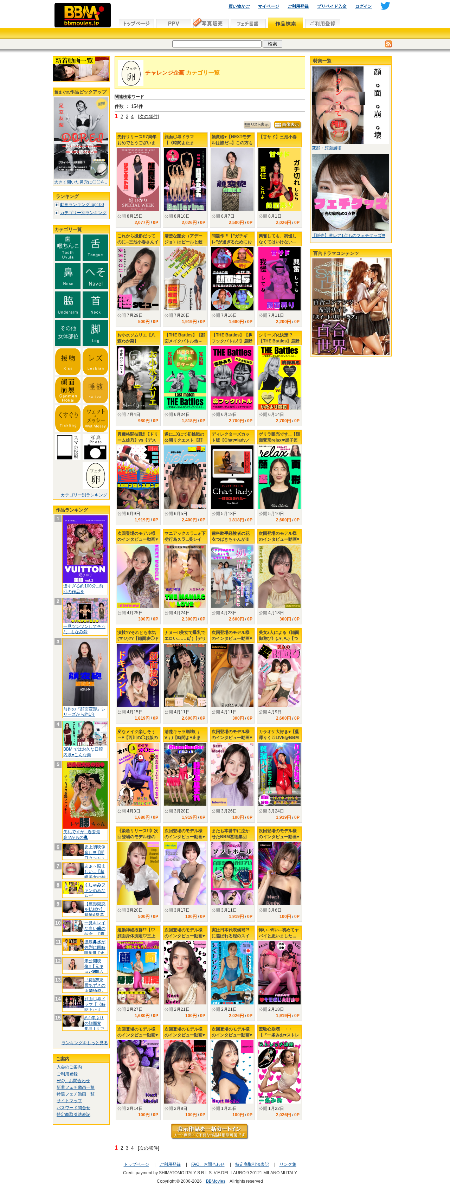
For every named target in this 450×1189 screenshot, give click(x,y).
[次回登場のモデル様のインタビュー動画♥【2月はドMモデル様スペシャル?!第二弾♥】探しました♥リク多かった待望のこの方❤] (138, 1072)
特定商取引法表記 (73, 1114)
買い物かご (239, 6)
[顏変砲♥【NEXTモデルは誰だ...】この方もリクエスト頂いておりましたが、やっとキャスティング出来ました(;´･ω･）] (232, 179)
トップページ (136, 1164)
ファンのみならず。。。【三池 (94, 893)
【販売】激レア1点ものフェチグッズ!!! (348, 235)
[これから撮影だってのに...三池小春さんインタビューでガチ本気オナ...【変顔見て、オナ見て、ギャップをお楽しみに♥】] (138, 278)
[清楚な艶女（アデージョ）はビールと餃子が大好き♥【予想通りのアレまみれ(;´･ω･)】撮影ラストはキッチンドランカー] (185, 278)
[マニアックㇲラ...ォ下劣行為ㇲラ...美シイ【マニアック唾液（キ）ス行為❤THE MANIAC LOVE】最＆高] (185, 576)
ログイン (363, 6)
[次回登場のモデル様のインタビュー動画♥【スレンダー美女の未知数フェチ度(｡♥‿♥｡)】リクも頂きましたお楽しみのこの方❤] (279, 873)
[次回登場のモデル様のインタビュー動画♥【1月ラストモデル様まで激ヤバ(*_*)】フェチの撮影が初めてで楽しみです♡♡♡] (232, 1072)
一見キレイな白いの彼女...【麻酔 (94, 931)
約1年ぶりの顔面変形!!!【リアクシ (94, 1026)
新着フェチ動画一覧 (76, 1087)
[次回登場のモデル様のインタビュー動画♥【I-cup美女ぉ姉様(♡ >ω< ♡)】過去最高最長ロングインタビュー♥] (232, 675)
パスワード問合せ (73, 1107)
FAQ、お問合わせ (73, 1080)
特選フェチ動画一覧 (76, 1094)
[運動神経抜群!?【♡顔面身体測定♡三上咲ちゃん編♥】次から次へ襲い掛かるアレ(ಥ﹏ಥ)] (138, 972)
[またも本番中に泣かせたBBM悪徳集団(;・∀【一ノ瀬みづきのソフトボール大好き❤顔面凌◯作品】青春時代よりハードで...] (232, 873)
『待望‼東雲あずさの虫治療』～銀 (94, 988)
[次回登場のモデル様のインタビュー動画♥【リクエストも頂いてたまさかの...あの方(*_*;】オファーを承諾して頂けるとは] (185, 972)
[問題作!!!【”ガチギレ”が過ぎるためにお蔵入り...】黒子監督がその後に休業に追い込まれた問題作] (232, 278)
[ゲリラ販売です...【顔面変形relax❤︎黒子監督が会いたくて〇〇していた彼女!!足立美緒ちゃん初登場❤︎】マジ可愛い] (279, 477)
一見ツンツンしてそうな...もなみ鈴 (84, 629)
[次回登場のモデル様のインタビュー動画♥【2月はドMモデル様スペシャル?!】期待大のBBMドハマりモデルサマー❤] (185, 1072)
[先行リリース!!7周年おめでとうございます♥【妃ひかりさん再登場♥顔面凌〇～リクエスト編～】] (138, 179)
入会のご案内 (69, 1067)
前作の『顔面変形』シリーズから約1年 (84, 712)
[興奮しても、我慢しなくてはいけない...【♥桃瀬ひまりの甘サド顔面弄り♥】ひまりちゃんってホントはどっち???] (279, 278)
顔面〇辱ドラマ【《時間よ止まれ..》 (94, 1007)
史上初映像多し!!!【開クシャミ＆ (94, 855)
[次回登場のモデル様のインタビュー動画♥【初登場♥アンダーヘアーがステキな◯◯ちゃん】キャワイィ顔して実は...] (138, 576)
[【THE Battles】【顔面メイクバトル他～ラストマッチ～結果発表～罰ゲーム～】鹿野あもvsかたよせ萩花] (185, 378)
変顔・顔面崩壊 (326, 148)
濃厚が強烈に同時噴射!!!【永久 (94, 950)
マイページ (268, 6)
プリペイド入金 (332, 6)
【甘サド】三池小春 (278, 136)
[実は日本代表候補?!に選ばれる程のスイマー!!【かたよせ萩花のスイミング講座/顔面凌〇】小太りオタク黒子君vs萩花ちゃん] (232, 972)
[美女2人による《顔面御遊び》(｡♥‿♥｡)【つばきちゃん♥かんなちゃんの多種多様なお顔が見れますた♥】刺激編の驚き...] (279, 675)
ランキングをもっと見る (85, 1042)
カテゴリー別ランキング (83, 212)
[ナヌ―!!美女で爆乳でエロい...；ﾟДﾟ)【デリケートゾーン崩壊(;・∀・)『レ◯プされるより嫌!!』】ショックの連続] (185, 675)
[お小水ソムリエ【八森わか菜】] (138, 378)
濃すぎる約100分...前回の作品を (83, 589)
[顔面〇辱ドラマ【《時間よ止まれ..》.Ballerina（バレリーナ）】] (185, 179)
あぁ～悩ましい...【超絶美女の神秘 (94, 874)
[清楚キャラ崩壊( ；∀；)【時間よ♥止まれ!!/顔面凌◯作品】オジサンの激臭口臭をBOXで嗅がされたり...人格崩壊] (185, 774)
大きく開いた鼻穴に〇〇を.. (80, 182)
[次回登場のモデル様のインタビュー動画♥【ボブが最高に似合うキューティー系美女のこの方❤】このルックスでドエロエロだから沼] (185, 873)
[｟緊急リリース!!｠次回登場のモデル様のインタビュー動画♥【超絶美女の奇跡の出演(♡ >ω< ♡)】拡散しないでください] (138, 873)
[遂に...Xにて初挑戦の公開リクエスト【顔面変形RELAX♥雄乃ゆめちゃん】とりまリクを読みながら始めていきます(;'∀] (185, 477)
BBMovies (215, 1181)
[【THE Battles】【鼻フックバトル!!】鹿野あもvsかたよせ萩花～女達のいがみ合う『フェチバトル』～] (232, 378)
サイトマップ (69, 1100)
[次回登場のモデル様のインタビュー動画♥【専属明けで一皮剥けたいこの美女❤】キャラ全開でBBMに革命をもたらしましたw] (232, 774)
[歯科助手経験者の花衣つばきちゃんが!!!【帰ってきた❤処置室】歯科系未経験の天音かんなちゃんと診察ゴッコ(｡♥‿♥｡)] (232, 576)
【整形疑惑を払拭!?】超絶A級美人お (94, 912)
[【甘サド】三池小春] (279, 179)
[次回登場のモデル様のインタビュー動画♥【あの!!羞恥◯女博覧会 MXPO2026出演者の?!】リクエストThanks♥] (279, 576)
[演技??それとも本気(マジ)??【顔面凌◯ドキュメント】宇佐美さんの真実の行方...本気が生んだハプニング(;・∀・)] (138, 675)
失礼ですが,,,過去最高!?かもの (81, 834)
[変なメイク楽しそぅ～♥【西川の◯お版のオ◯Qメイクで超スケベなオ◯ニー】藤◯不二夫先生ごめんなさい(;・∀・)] (138, 774)
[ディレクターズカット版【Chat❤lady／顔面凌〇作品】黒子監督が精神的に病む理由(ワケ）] (232, 477)
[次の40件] (148, 116)
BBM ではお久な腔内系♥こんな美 (83, 752)
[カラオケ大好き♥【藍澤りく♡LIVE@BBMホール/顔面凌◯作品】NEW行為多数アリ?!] (279, 774)
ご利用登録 (298, 6)
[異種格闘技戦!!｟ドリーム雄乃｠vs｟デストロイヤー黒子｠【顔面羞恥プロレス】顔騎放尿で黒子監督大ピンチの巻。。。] (138, 477)
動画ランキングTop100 (82, 204)
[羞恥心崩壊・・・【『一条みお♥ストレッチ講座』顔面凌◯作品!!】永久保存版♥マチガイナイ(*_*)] (279, 1072)
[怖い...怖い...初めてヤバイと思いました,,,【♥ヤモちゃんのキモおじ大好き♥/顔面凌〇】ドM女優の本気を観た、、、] (279, 972)
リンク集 (287, 1164)
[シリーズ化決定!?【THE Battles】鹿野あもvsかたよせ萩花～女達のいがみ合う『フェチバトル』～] (279, 378)
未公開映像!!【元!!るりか (93, 969)
